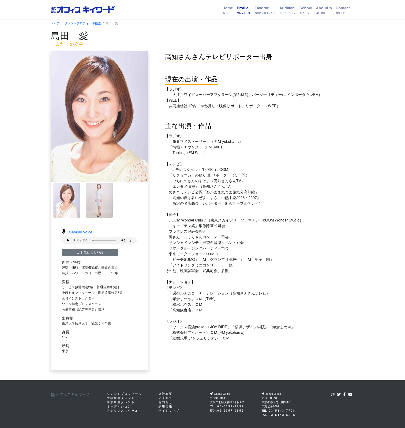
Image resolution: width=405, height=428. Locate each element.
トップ (55, 23)
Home (227, 10)
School (306, 10)
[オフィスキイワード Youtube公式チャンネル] (351, 394)
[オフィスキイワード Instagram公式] (333, 394)
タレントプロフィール (124, 393)
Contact (343, 10)
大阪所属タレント (121, 398)
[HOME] (83, 9)
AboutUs (324, 10)
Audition (287, 10)
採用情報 (165, 406)
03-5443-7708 (282, 410)
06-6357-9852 (230, 406)
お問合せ (165, 402)
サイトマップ (169, 410)
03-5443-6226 (282, 415)
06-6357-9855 (230, 410)
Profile (244, 10)
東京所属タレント (121, 402)
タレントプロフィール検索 (82, 23)
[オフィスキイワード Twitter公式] (340, 394)
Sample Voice (80, 232)
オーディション (119, 406)
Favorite (265, 10)
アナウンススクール (123, 410)
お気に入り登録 (91, 252)
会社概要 (165, 393)
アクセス (165, 398)
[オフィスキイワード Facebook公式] (345, 394)
